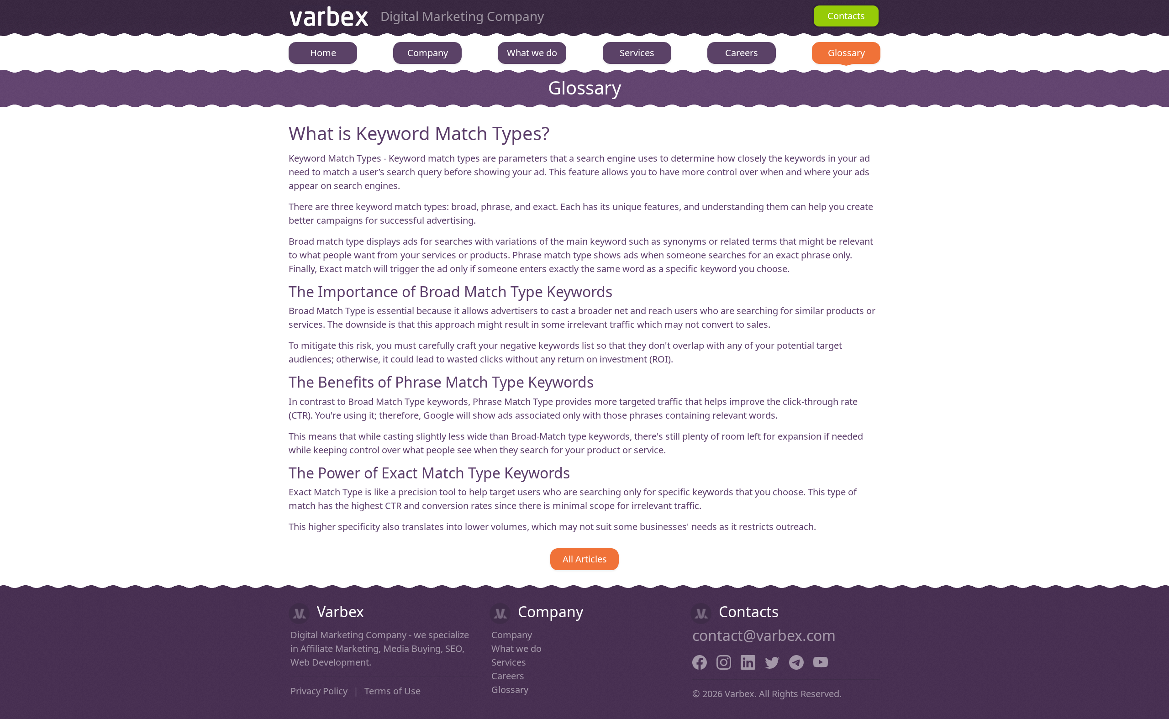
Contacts (846, 16)
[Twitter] (772, 661)
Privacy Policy (319, 691)
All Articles (585, 559)
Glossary (846, 53)
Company (427, 53)
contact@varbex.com (764, 635)
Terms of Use (392, 691)
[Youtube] (820, 661)
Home (323, 53)
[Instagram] (723, 661)
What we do (532, 53)
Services (637, 53)
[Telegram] (796, 661)
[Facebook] (699, 661)
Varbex (329, 16)
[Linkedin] (748, 661)
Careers (741, 53)
